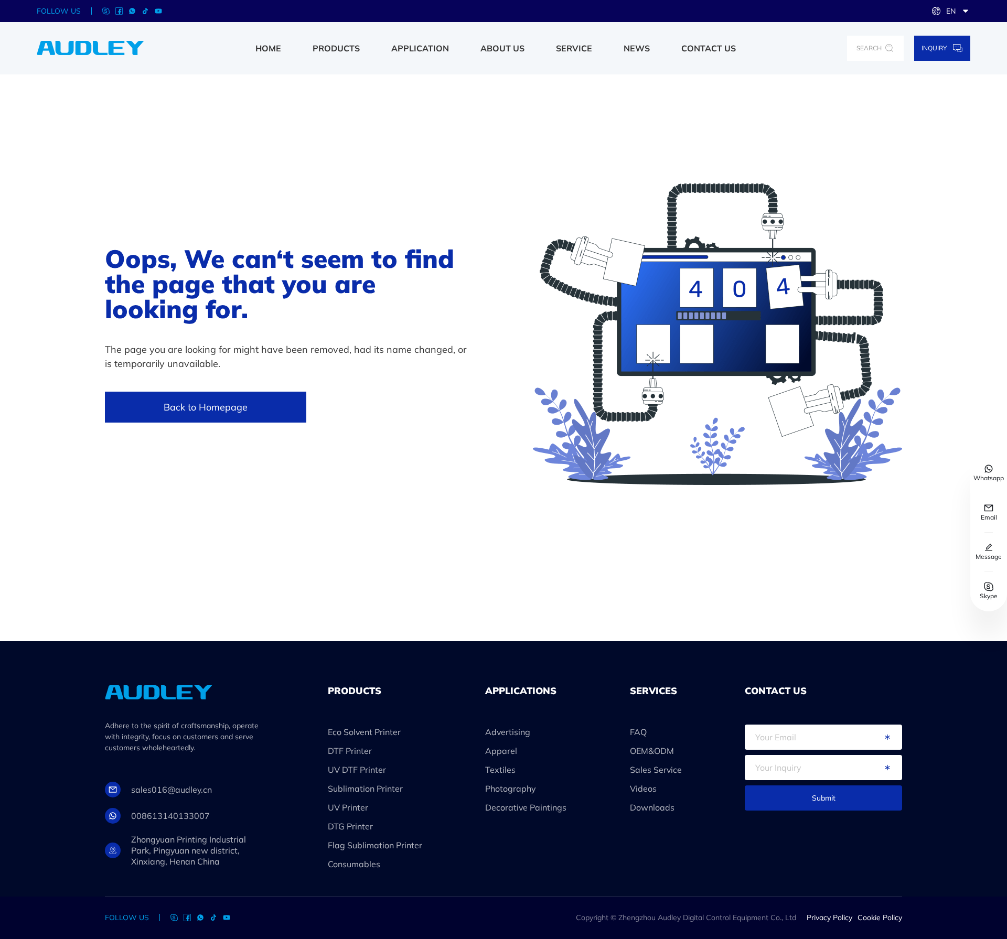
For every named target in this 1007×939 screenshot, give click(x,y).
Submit (823, 798)
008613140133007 (170, 816)
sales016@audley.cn (171, 789)
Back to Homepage (206, 407)
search (869, 48)
